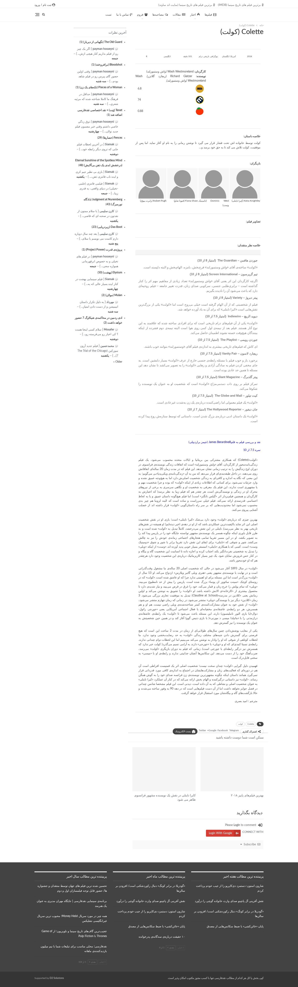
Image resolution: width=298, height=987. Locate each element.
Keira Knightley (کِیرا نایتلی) (246, 201)
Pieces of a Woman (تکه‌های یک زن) (100, 87)
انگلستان (225, 56)
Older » (117, 361)
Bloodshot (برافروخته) (108, 64)
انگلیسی (167, 56)
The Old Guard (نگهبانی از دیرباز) (102, 42)
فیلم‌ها (208, 14)
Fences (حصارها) (112, 137)
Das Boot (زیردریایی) (109, 227)
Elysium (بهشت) (112, 272)
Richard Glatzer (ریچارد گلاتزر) (169, 76)
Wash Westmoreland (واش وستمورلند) (170, 71)
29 (99, 137)
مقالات (177, 14)
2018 (249, 56)
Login (237, 825)
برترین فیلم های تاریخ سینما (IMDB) (239, 5)
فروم (140, 14)
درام (201, 56)
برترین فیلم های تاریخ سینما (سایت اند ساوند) (185, 5)
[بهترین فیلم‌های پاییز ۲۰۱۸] (232, 769)
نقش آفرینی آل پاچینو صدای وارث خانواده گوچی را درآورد (229, 901)
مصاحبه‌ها (158, 14)
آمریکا (233, 56)
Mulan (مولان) (113, 295)
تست (108, 14)
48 (81, 165)
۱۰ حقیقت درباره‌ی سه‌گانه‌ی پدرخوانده (162, 936)
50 (100, 272)
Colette (251, 724)
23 (94, 227)
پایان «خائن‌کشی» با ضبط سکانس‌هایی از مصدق (235, 926)
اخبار (193, 14)
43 (108, 204)
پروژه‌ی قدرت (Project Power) (104, 249)
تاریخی (206, 56)
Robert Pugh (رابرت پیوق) (153, 201)
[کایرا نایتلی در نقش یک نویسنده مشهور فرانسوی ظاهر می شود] (163, 769)
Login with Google (220, 833)
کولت (240, 724)
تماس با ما (122, 14)
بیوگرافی (214, 56)
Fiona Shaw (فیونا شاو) (186, 201)
